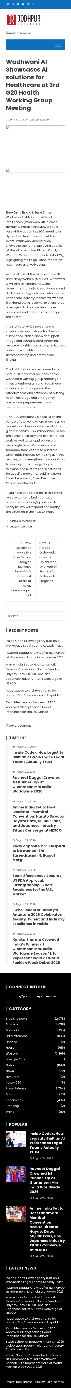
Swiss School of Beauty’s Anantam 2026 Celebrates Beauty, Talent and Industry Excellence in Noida (38, 916)
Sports (11, 1094)
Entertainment (16, 1036)
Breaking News (16, 1019)
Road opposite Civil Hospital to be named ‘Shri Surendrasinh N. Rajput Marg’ (38, 853)
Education (13, 1030)
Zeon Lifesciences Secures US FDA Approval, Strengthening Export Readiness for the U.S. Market (30, 707)
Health (11, 1048)
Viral (38, 1382)
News (10, 1071)
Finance (11, 1042)
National (12, 1065)
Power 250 (13, 1083)
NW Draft (12, 1077)
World (10, 1112)
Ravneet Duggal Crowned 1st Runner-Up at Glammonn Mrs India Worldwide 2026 (36, 784)
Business (12, 1024)
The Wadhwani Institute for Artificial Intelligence (29, 217)
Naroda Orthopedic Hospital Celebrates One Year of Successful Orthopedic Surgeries (48, 562)
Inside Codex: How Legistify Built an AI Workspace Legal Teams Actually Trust (38, 757)
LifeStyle (12, 1054)
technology (26, 526)
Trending (12, 1106)
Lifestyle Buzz (15, 1059)
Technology (29, 521)
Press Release (16, 1088)
